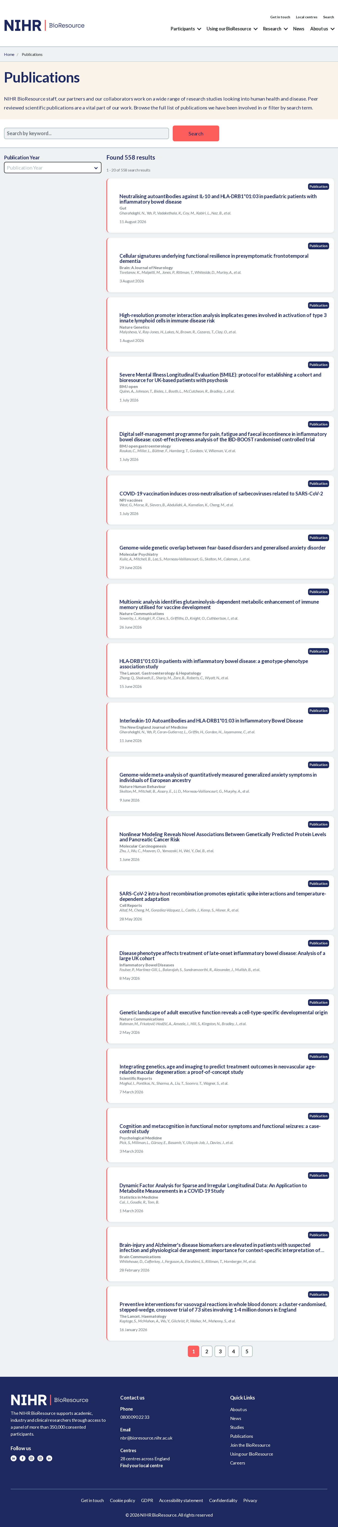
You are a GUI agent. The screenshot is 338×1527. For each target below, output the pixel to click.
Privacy (250, 1500)
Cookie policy (122, 1500)
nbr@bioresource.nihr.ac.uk (146, 1438)
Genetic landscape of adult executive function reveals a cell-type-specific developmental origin (223, 1012)
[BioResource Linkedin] (14, 1458)
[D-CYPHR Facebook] (22, 1458)
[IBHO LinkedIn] (49, 1458)
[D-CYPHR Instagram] (31, 1458)
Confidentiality (223, 1500)
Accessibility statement (181, 1500)
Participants (183, 28)
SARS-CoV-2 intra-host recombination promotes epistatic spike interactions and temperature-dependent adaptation (223, 896)
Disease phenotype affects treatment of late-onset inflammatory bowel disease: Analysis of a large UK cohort (222, 955)
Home (9, 54)
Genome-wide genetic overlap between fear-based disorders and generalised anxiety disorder (223, 548)
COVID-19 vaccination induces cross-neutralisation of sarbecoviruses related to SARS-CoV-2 (221, 493)
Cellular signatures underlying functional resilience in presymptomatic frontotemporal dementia (214, 258)
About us (319, 28)
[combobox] (52, 167)
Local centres (306, 17)
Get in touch (280, 17)
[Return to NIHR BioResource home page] (59, 1400)
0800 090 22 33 (134, 1417)
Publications (241, 1436)
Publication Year (22, 157)
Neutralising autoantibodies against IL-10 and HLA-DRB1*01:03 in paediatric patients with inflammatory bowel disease (218, 199)
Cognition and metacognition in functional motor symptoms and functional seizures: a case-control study (220, 1128)
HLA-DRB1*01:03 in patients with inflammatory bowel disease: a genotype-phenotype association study (214, 663)
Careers (237, 1462)
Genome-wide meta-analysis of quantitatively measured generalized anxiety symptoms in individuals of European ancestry (218, 777)
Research (272, 28)
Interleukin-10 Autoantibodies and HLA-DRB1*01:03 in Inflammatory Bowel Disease (211, 720)
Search (328, 17)
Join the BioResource (250, 1445)
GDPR (147, 1500)
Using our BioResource (229, 28)
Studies (237, 1427)
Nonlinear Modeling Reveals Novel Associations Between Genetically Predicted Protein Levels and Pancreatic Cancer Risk (223, 837)
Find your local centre (141, 1465)
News (298, 28)
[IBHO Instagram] (40, 1458)
